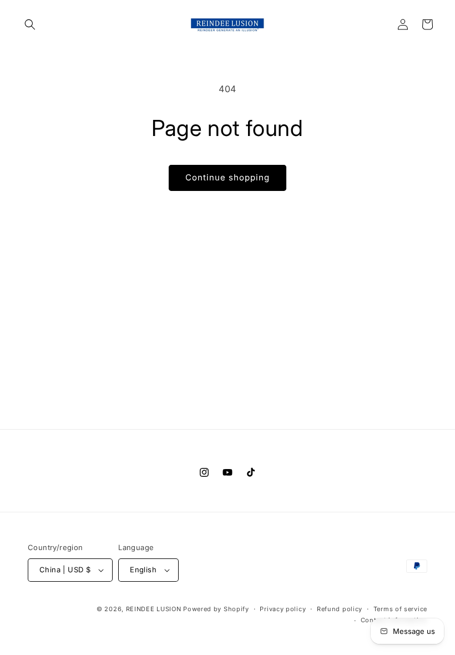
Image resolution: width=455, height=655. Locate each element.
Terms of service (400, 609)
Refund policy (339, 609)
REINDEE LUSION (153, 609)
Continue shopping (227, 177)
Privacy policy (283, 609)
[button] (30, 24)
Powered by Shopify (216, 609)
